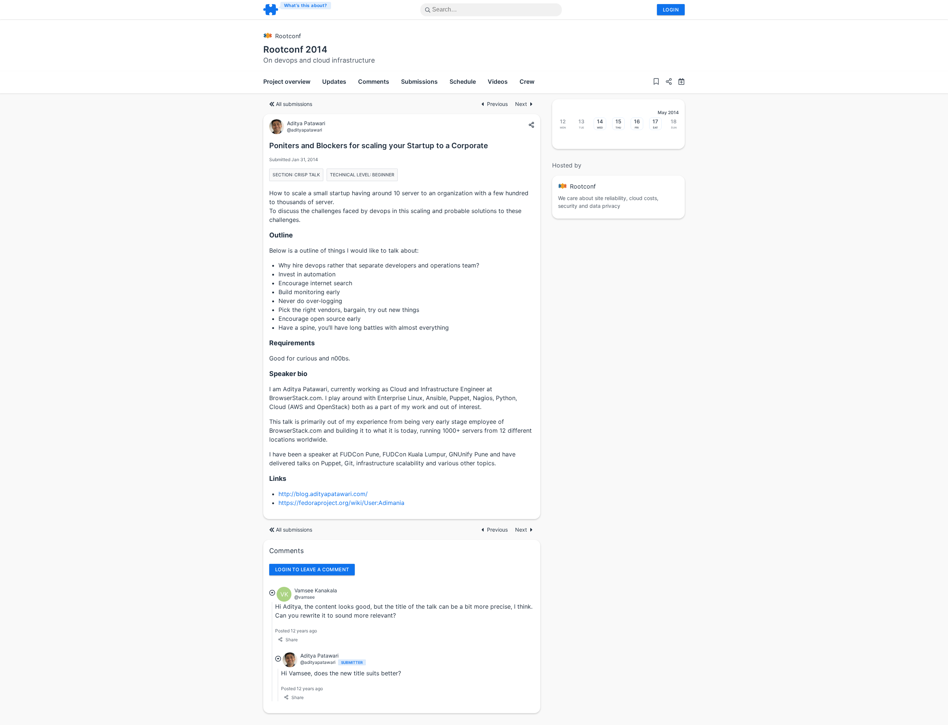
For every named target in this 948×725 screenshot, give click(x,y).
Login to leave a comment (312, 569)
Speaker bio (288, 374)
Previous (498, 104)
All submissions (294, 104)
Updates (334, 81)
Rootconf (288, 36)
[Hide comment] (272, 592)
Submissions (419, 81)
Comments (373, 81)
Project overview (286, 81)
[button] (666, 82)
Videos (498, 81)
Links (277, 478)
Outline (281, 235)
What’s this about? (305, 5)
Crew (527, 81)
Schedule (463, 81)
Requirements (292, 343)
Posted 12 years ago (296, 630)
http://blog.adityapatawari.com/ (323, 494)
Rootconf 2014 (295, 49)
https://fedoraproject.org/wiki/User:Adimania (341, 502)
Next (521, 104)
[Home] (297, 9)
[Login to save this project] (656, 82)
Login (671, 10)
